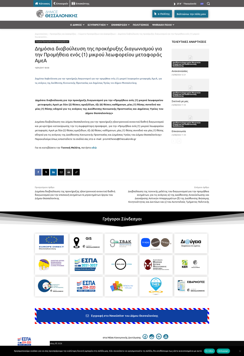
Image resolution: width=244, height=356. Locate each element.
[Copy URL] (76, 172)
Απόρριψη (223, 351)
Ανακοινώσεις (180, 71)
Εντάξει (209, 351)
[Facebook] (38, 172)
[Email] (61, 172)
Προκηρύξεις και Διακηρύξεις (63, 34)
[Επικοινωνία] (190, 118)
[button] (208, 3)
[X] (45, 172)
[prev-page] (174, 141)
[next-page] (179, 141)
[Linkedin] (53, 172)
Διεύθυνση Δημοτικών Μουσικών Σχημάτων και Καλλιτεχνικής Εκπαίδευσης (187, 64)
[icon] (145, 338)
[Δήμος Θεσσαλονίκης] (60, 14)
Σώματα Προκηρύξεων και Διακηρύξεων (97, 34)
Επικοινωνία (179, 131)
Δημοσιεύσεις (41, 34)
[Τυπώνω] (68, 172)
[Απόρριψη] (240, 351)
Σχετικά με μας (180, 101)
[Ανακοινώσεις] (190, 58)
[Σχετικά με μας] (190, 88)
